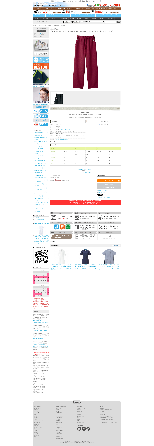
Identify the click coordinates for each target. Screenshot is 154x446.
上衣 (35, 414)
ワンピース (36, 419)
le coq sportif (59, 417)
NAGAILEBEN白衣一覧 (40, 165)
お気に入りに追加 (102, 190)
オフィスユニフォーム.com (106, 417)
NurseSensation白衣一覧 (40, 177)
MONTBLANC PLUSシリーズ (41, 223)
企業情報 (102, 408)
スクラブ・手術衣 (89, 14)
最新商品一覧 (59, 437)
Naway (57, 409)
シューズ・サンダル (39, 156)
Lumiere (58, 419)
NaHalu (57, 429)
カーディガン (37, 429)
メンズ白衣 (64, 14)
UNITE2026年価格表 (38, 338)
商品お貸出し (80, 409)
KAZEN (57, 411)
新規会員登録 (80, 416)
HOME (36, 18)
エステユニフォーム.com (105, 421)
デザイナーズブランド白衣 (40, 141)
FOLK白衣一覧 (38, 158)
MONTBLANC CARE (61, 433)
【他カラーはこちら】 (64, 129)
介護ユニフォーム (114, 14)
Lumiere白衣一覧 (38, 168)
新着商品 (36, 217)
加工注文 (94, 18)
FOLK (57, 414)
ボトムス (36, 425)
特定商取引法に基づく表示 (106, 409)
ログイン (79, 417)
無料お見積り (80, 411)
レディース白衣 (52, 14)
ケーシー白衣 (37, 408)
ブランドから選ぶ (76, 14)
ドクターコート (38, 422)
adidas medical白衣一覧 (40, 170)
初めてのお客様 (44, 18)
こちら (39, 33)
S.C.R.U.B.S (58, 424)
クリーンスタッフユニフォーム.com (108, 422)
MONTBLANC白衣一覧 (40, 163)
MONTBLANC (59, 413)
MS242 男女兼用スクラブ (62, 139)
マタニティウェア (38, 421)
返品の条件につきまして (104, 197)
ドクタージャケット (39, 424)
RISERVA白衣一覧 (38, 196)
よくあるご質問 (63, 18)
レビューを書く (102, 192)
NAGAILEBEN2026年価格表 (40, 330)
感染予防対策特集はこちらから (40, 104)
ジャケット (36, 416)
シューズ (36, 430)
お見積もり (86, 18)
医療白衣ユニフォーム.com (106, 419)
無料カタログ (37, 211)
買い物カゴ (80, 419)
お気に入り (101, 18)
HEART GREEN (59, 430)
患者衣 (36, 153)
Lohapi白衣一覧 (38, 135)
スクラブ (36, 409)
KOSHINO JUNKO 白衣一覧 (41, 202)
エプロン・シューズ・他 (102, 14)
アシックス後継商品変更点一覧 (40, 346)
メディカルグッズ (38, 208)
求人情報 (102, 411)
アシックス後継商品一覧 (39, 344)
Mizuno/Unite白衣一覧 (39, 160)
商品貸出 (79, 18)
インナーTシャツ (38, 413)
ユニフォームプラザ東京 (105, 416)
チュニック (36, 417)
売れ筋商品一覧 (59, 438)
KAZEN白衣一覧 (38, 172)
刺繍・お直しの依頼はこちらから (41, 86)
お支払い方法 (110, 18)
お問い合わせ (54, 18)
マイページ (80, 414)
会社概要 (72, 18)
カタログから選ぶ (39, 14)
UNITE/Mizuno (59, 416)
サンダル (36, 432)
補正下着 (36, 433)
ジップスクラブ (38, 411)
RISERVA (58, 421)
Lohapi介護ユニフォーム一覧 (41, 132)
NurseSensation (59, 422)
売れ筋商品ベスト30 (39, 219)
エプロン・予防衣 (38, 427)
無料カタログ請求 (81, 408)
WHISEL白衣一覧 (38, 175)
